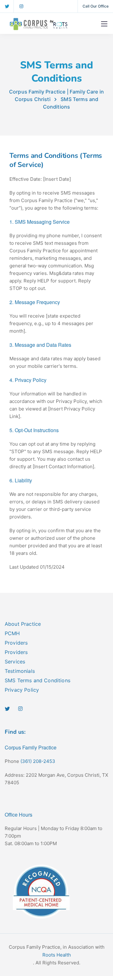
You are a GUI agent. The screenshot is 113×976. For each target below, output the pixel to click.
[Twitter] (7, 6)
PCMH (12, 633)
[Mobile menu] (104, 23)
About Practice (23, 624)
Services (15, 661)
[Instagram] (21, 6)
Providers (16, 643)
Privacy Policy (22, 690)
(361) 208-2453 (37, 761)
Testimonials (20, 671)
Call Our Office (96, 6)
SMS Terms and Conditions (37, 680)
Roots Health (56, 955)
